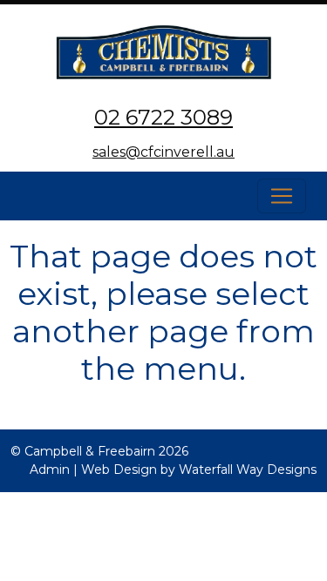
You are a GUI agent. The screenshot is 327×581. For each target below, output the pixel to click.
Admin (50, 469)
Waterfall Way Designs (248, 469)
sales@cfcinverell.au (163, 152)
